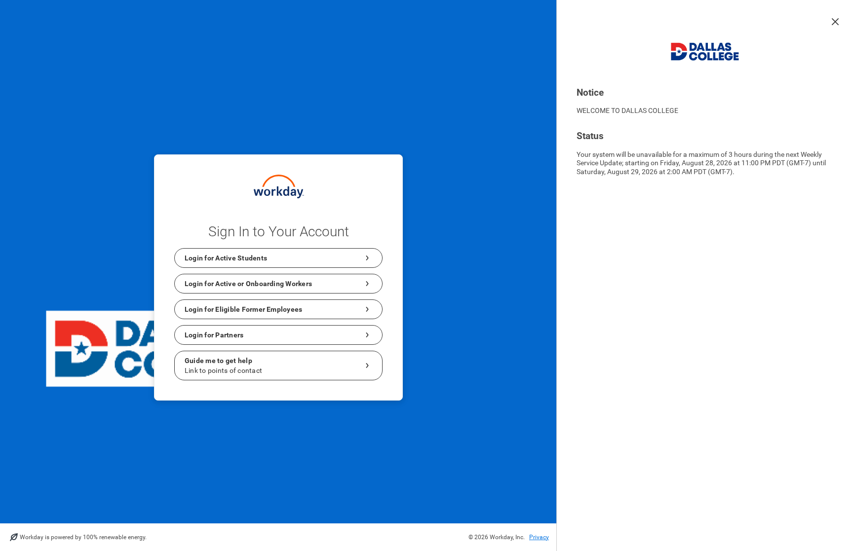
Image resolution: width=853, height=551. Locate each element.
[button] (835, 22)
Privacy (539, 537)
